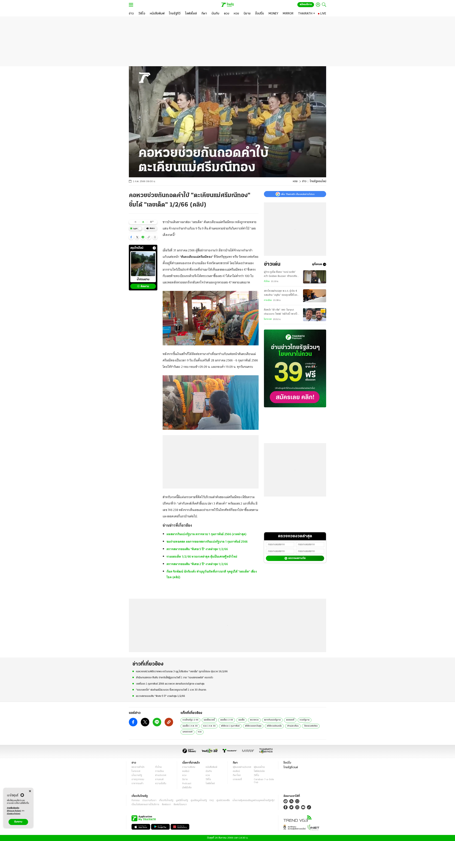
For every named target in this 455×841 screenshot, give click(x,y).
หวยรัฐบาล (304, 720)
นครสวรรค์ (187, 732)
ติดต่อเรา (166, 804)
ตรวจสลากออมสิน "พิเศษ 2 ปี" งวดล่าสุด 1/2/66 (197, 564)
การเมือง (268, 300)
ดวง (184, 775)
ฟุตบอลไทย (259, 767)
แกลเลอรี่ (237, 779)
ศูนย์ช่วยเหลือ (223, 800)
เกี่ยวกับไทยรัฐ (166, 800)
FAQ (212, 800)
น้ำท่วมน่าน (143, 279)
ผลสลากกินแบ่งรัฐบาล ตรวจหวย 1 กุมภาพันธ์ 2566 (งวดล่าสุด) (206, 534)
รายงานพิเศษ (188, 767)
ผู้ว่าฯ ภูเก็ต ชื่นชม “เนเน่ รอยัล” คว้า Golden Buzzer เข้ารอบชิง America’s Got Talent (280, 274)
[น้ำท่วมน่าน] (143, 264)
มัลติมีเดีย (187, 787)
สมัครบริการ (306, 4)
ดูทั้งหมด (317, 264)
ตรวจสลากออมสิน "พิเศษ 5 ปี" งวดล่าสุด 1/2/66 (197, 549)
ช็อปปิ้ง (287, 762)
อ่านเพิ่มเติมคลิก (14, 809)
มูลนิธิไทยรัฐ (182, 800)
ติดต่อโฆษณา (180, 804)
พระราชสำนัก (138, 767)
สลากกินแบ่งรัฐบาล (272, 720)
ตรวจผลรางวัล (297, 558)
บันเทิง (209, 771)
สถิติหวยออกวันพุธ (253, 726)
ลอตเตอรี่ (290, 720)
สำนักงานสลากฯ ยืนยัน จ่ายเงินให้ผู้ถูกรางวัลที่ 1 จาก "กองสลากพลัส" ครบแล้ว (174, 677)
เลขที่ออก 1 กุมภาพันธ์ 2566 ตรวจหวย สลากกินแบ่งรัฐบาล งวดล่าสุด (170, 684)
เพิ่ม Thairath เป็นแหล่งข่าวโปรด (297, 194)
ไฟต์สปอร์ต (259, 771)
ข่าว (304, 181)
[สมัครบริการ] (295, 368)
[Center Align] (30, 791)
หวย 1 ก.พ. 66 (209, 726)
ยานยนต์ (159, 779)
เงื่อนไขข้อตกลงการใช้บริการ (145, 804)
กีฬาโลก (237, 775)
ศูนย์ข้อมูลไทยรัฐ (199, 800)
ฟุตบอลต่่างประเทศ (242, 767)
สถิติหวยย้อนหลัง (274, 726)
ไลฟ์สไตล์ (210, 783)
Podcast (186, 783)
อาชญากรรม (138, 779)
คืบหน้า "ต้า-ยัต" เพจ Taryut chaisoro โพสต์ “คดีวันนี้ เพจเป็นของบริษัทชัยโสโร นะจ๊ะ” (281, 312)
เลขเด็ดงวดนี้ (209, 720)
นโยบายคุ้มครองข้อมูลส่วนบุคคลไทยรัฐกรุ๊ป (253, 800)
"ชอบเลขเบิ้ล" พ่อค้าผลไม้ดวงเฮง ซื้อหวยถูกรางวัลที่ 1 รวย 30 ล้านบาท (171, 690)
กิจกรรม (136, 800)
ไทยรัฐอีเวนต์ (290, 767)
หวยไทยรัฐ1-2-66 (190, 720)
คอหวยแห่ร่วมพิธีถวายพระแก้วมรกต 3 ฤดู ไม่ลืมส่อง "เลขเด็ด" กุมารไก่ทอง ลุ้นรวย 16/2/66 (182, 671)
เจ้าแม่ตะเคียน (293, 726)
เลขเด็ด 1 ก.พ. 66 (190, 726)
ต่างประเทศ (160, 775)
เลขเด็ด (241, 720)
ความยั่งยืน (160, 783)
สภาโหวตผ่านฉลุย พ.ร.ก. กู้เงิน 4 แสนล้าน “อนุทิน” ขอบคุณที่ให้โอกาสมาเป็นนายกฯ (282, 293)
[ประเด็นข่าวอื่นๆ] (154, 248)
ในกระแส (268, 319)
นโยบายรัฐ (137, 775)
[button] (131, 237)
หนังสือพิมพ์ (211, 767)
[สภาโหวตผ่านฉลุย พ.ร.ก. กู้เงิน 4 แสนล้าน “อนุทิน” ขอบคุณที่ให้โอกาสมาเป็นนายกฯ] (314, 295)
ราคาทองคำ (137, 783)
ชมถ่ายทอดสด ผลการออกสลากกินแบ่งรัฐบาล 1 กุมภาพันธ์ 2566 (207, 541)
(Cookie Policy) (13, 814)
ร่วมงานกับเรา (149, 800)
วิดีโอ (208, 779)
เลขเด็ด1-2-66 (226, 720)
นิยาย (185, 779)
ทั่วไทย (267, 281)
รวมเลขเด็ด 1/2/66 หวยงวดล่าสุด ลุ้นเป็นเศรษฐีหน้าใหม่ (202, 556)
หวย (295, 181)
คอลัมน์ (185, 771)
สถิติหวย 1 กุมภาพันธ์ (230, 726)
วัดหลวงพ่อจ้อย (311, 726)
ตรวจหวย (254, 720)
